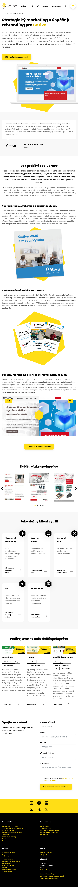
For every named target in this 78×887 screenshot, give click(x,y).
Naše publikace (7, 857)
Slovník (4, 867)
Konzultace (36, 588)
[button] (2, 489)
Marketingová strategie (10, 826)
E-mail (42, 732)
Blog (3, 855)
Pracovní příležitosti (9, 870)
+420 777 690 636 (46, 853)
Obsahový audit (45, 828)
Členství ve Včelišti (8, 853)
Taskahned (7, 657)
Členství (35, 6)
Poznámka (44, 763)
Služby (23, 6)
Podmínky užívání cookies (48, 878)
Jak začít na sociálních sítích (50, 830)
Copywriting (6, 835)
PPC (7, 588)
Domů (4, 13)
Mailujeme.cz (6, 863)
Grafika (4, 839)
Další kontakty (45, 870)
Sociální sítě (61, 540)
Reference (56, 6)
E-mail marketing (8, 830)
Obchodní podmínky (47, 874)
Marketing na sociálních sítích (12, 832)
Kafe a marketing (8, 865)
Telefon (43, 743)
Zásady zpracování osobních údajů (52, 876)
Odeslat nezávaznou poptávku (56, 787)
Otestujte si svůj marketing (11, 861)
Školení (45, 6)
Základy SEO (44, 835)
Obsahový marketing (10, 540)
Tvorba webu (35, 540)
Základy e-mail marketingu (49, 832)
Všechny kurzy (45, 826)
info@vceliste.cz (45, 855)
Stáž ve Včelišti (7, 872)
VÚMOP (30, 657)
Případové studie (8, 859)
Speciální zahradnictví (64, 657)
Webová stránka (47, 753)
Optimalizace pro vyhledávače (12, 828)
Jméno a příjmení (47, 722)
